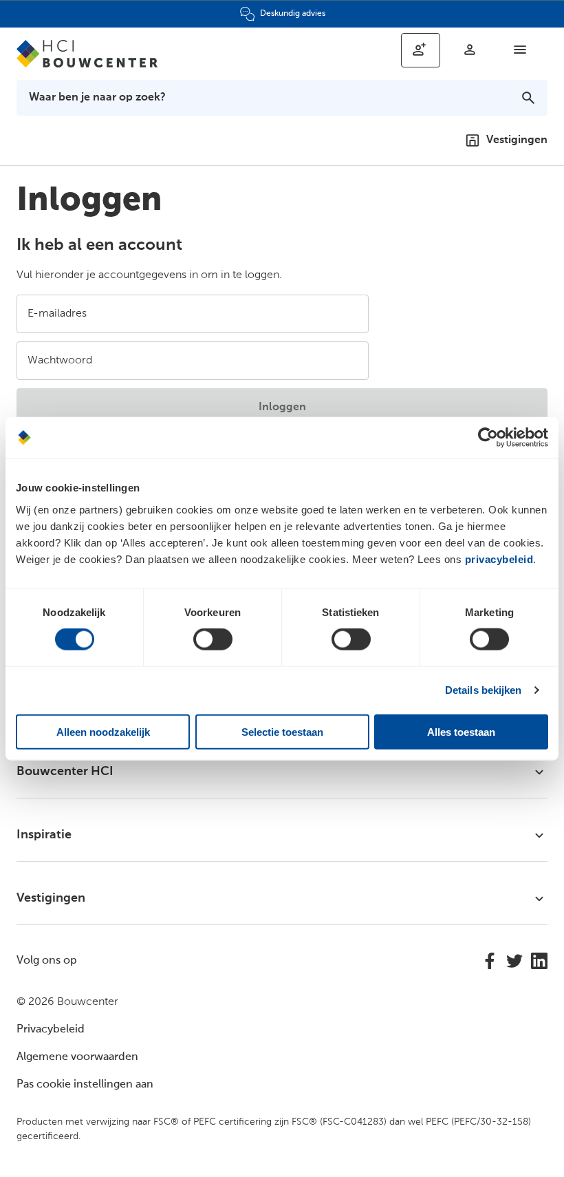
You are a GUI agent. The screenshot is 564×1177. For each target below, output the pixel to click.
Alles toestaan (461, 731)
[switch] (212, 639)
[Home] (94, 53)
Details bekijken (483, 690)
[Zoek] (528, 97)
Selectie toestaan (282, 731)
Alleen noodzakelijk (103, 731)
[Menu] (520, 49)
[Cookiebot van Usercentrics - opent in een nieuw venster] (488, 437)
